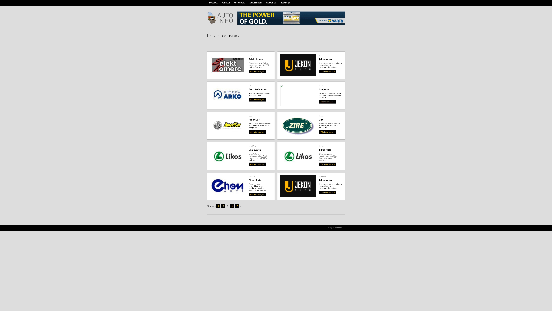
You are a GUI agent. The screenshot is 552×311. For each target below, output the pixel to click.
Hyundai (252, 176)
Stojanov (324, 89)
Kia (320, 55)
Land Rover (253, 146)
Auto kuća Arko (258, 89)
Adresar (226, 3)
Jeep (321, 85)
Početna (213, 3)
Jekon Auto (325, 59)
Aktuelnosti (256, 3)
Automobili (239, 3)
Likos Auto (255, 149)
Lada (251, 55)
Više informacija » (257, 71)
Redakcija (285, 3)
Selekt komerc (257, 59)
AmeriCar (254, 119)
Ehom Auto (255, 180)
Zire (321, 119)
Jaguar (321, 116)
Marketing (271, 3)
